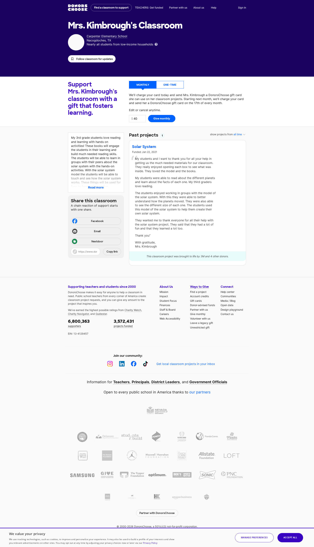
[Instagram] (110, 364)
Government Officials (208, 382)
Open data (227, 305)
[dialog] (157, 537)
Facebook (97, 221)
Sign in (242, 7)
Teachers (121, 382)
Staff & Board (168, 309)
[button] (92, 58)
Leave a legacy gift (201, 322)
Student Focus (168, 300)
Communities (228, 296)
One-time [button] (169, 84)
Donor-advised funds (202, 305)
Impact (164, 296)
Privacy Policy (150, 542)
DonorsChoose (77, 7)
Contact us (227, 314)
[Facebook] (133, 364)
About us (198, 7)
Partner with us (178, 7)
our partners (199, 392)
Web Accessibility (170, 318)
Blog (233, 300)
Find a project (198, 291)
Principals (140, 382)
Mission (164, 291)
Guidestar (101, 313)
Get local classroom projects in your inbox (185, 364)
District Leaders (165, 382)
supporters (79, 323)
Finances (165, 305)
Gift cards (196, 300)
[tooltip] (156, 44)
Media (224, 300)
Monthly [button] (142, 84)
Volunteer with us (200, 318)
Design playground (232, 309)
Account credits (199, 296)
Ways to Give (199, 287)
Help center (227, 291)
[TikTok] (145, 364)
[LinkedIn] (122, 364)
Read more (96, 187)
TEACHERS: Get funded (149, 7)
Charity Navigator (78, 313)
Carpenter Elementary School (107, 36)
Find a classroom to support (111, 7)
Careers (164, 314)
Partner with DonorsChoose (157, 513)
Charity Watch (132, 310)
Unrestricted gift (200, 327)
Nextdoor (97, 241)
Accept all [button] (290, 537)
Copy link (112, 251)
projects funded (124, 323)
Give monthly (198, 314)
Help (213, 7)
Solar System (144, 146)
